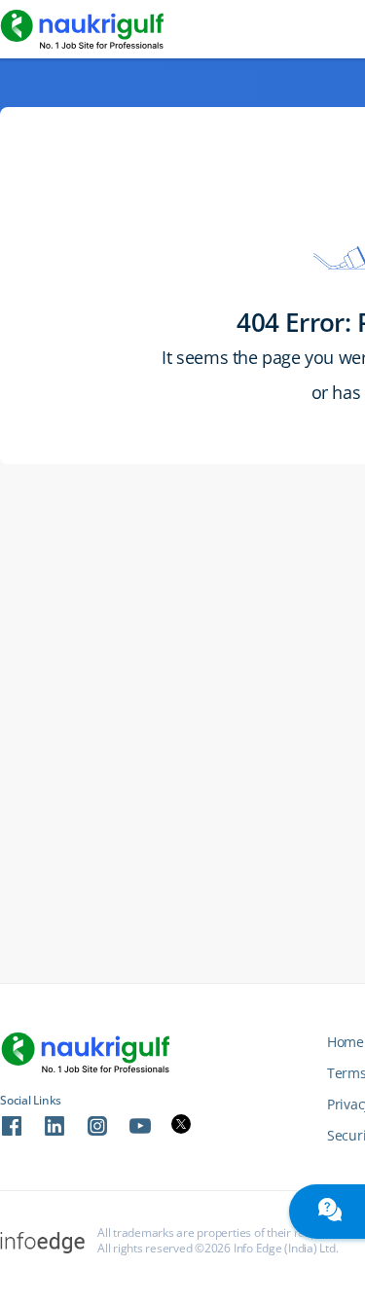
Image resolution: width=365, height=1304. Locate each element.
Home (345, 1041)
